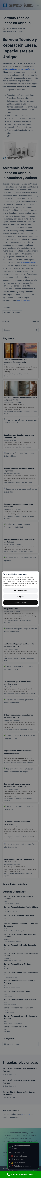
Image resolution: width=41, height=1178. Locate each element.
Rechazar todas (20, 590)
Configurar (20, 596)
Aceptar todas (20, 602)
